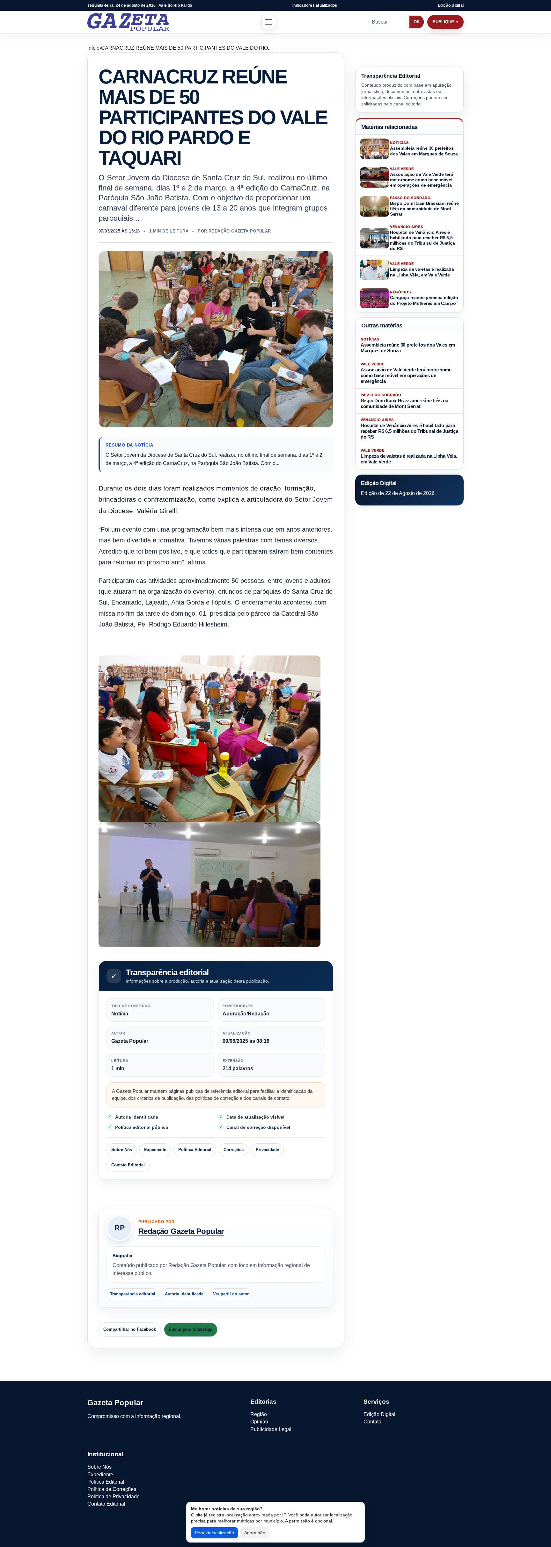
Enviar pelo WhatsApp (191, 1329)
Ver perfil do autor (231, 1294)
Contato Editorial (128, 1165)
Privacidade (267, 1149)
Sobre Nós (121, 1149)
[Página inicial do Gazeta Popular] (128, 22)
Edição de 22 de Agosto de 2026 (398, 493)
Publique (443, 21)
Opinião (259, 1421)
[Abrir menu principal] (268, 22)
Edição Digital (451, 5)
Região (258, 1414)
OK (417, 21)
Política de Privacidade (113, 1496)
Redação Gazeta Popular (181, 1231)
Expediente (155, 1149)
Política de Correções (111, 1489)
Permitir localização (214, 1532)
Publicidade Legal (270, 1429)
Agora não (254, 1532)
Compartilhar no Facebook (129, 1329)
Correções (234, 1149)
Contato (372, 1421)
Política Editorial (194, 1149)
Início (93, 48)
